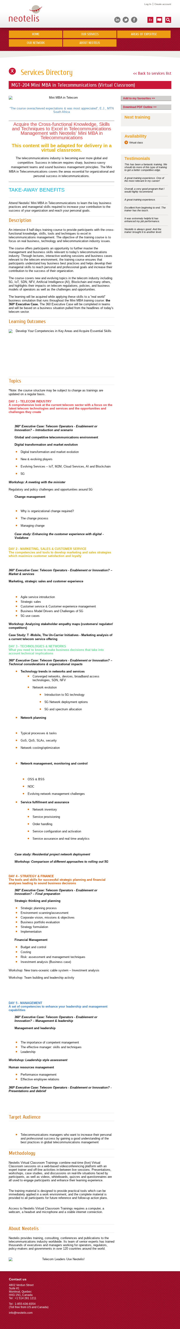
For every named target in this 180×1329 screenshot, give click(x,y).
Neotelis (25, 14)
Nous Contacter (159, 20)
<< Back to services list (152, 73)
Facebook (134, 20)
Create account (162, 4)
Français (150, 20)
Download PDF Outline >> (140, 107)
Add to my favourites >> (139, 98)
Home (35, 34)
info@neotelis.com (21, 1312)
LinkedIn (117, 20)
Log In (147, 4)
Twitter (126, 20)
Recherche (168, 20)
